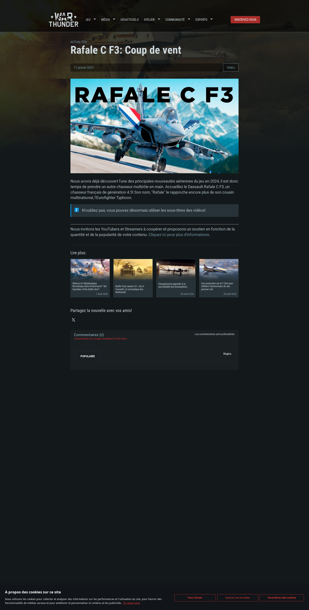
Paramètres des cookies (282, 597)
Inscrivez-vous (245, 19)
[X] (73, 320)
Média (105, 19)
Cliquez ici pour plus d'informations (179, 234)
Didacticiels (130, 19)
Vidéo (231, 67)
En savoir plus (131, 603)
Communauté (175, 19)
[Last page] (80, 364)
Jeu (87, 19)
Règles (227, 353)
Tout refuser (195, 597)
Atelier (149, 19)
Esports (201, 19)
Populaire (87, 356)
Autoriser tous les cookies (237, 597)
